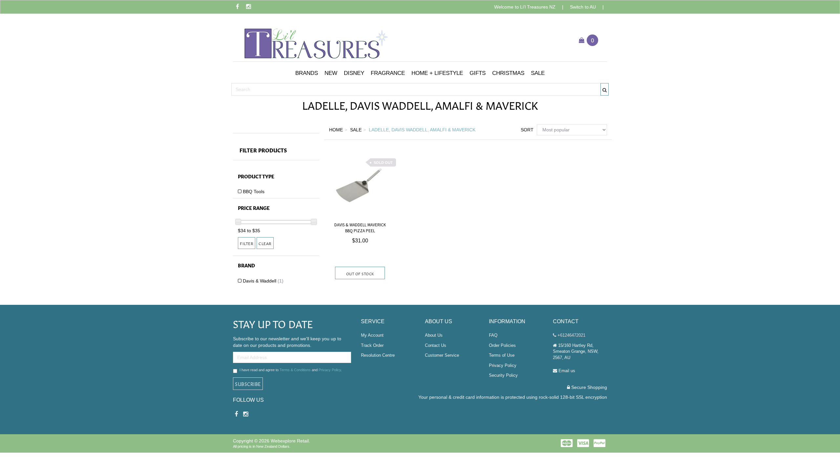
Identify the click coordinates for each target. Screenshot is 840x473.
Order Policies (502, 345)
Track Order (372, 345)
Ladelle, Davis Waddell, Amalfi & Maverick (422, 129)
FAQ (493, 335)
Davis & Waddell (263, 280)
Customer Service (442, 355)
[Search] (604, 89)
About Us (434, 335)
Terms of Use (501, 355)
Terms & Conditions (295, 370)
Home (336, 129)
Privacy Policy (330, 370)
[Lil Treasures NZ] (315, 39)
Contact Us (435, 345)
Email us (566, 370)
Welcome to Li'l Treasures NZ (525, 7)
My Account (372, 335)
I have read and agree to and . (291, 370)
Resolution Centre (378, 355)
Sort (526, 129)
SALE (356, 129)
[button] (306, 73)
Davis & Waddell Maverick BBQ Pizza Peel (360, 228)
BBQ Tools (253, 191)
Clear (265, 243)
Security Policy (503, 375)
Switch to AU (583, 7)
